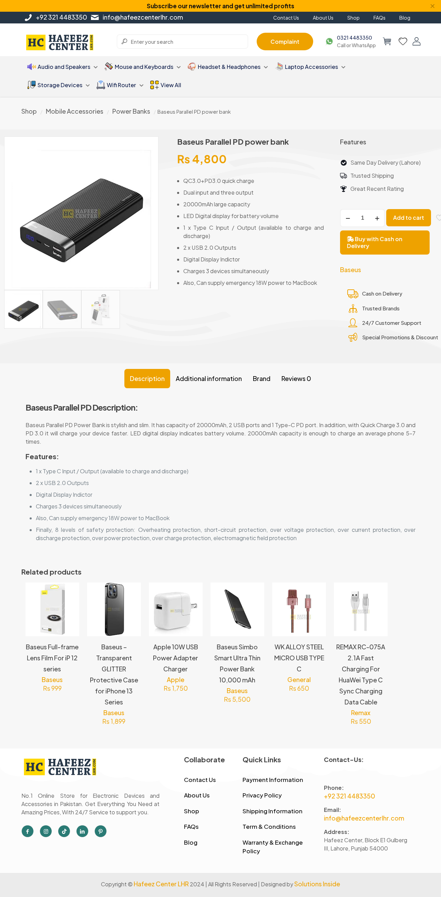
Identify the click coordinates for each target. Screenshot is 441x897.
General (299, 679)
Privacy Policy (262, 795)
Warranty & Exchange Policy (273, 846)
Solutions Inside (317, 884)
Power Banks (131, 111)
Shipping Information (272, 811)
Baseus (350, 270)
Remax (360, 712)
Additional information (209, 378)
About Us (197, 795)
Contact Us (200, 779)
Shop (29, 111)
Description (147, 378)
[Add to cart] (193, 592)
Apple (175, 679)
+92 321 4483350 (61, 17)
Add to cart (408, 217)
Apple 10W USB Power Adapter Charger (175, 658)
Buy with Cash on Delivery (374, 242)
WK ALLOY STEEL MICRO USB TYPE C (299, 658)
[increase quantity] (377, 218)
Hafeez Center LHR (161, 884)
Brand (261, 378)
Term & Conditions (269, 826)
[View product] (69, 592)
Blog (190, 842)
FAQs (191, 826)
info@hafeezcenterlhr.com (143, 17)
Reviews (296, 378)
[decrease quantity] (348, 218)
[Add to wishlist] (69, 607)
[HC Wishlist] (403, 41)
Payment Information (273, 779)
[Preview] (69, 622)
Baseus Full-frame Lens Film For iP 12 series (52, 658)
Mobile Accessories (74, 111)
